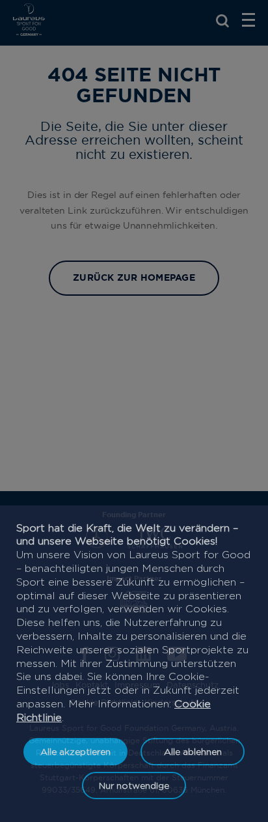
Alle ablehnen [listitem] (193, 751)
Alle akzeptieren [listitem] (75, 751)
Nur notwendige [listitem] (134, 785)
